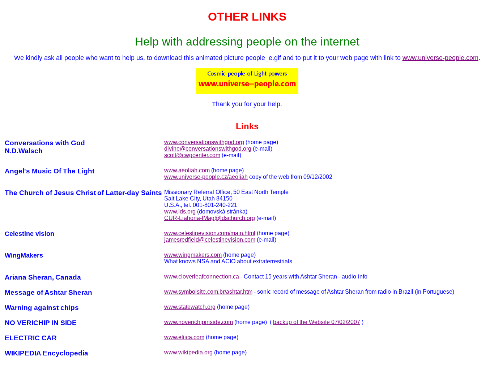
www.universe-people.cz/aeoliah (206, 177)
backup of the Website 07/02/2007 (316, 322)
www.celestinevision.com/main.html (209, 233)
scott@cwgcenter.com (192, 155)
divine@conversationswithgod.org (207, 149)
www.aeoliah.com (187, 170)
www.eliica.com (184, 337)
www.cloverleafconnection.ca (201, 276)
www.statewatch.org (190, 307)
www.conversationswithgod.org (204, 142)
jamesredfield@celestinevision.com (209, 240)
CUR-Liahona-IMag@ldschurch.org (209, 218)
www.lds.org (180, 211)
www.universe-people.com (440, 57)
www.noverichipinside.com (198, 322)
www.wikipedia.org (188, 352)
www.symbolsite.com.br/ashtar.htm (208, 292)
